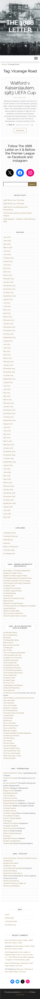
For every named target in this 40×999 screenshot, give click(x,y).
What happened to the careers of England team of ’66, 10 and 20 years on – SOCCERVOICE (19, 954)
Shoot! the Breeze (10, 871)
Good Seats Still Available (13, 868)
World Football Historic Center (14, 616)
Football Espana (9, 808)
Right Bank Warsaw (10, 838)
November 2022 (9, 330)
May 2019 (6, 476)
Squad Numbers (9, 608)
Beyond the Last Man (11, 645)
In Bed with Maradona (11, 688)
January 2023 (8, 324)
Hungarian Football (10, 826)
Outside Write (8, 715)
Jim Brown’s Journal (10, 693)
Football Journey (9, 811)
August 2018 (7, 507)
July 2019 (6, 469)
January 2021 (8, 407)
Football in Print (9, 678)
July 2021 (6, 386)
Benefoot (6, 788)
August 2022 (8, 341)
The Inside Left (8, 690)
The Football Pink (10, 675)
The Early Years (9, 550)
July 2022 (6, 344)
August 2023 (8, 299)
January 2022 (8, 365)
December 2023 (9, 286)
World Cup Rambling (11, 886)
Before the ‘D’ (8, 643)
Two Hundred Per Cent (11, 751)
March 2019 (7, 483)
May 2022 (6, 351)
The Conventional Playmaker (14, 653)
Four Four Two (8, 683)
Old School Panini (10, 828)
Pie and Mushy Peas (10, 726)
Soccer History (8, 743)
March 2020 (7, 441)
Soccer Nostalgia (9, 746)
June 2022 (7, 348)
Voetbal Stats (8, 843)
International (8, 540)
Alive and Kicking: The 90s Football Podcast (20, 858)
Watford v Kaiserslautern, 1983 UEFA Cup (20, 87)
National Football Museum (13, 603)
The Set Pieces (8, 738)
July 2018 (6, 510)
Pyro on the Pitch (9, 728)
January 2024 (8, 282)
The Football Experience (12, 670)
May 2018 (6, 517)
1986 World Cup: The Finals (13, 204)
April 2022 (7, 355)
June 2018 (7, 514)
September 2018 (9, 503)
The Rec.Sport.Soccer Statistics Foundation (19, 606)
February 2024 (8, 279)
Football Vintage (9, 813)
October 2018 (8, 500)
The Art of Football (10, 778)
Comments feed (11, 921)
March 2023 (7, 317)
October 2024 (8, 258)
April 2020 (7, 438)
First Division (7, 806)
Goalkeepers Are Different (13, 685)
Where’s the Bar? (9, 758)
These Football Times (11, 748)
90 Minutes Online (10, 632)
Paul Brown (7, 720)
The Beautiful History (11, 640)
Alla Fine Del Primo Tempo (13, 773)
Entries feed (9, 918)
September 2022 (9, 337)
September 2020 (9, 420)
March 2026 (7, 247)
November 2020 (9, 413)
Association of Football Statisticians (16, 571)
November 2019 (9, 455)
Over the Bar (8, 718)
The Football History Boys (13, 673)
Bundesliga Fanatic (10, 793)
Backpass (7, 638)
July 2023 (6, 303)
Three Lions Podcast (11, 881)
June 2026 (7, 241)
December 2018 (9, 493)
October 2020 (8, 417)
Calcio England (9, 796)
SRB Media (7, 876)
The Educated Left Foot (12, 655)
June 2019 (7, 472)
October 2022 (8, 334)
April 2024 (7, 272)
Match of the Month (20, 97)
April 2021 (6, 396)
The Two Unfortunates (11, 753)
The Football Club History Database (16, 583)
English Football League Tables (15, 576)
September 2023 (9, 296)
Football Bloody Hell (11, 665)
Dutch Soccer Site (10, 798)
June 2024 (7, 265)
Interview (6, 543)
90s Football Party (10, 635)
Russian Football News (11, 841)
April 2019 (7, 479)
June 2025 (7, 254)
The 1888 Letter (20, 26)
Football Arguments (10, 660)
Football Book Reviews (12, 668)
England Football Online (12, 573)
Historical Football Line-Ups (13, 598)
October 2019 (8, 458)
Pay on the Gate (9, 723)
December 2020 (9, 410)
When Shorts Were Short (12, 873)
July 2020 (6, 427)
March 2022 (7, 358)
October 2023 (8, 292)
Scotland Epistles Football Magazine (17, 733)
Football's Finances (10, 536)
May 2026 (7, 244)
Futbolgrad (7, 821)
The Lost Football (10, 705)
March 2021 (7, 400)
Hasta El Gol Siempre (11, 823)
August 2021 (7, 382)
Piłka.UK (6, 831)
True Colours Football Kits (13, 613)
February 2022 (8, 362)
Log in (7, 914)
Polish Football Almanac (12, 833)
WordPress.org (10, 925)
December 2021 (9, 368)
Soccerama (7, 741)
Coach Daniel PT (11, 783)
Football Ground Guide (12, 588)
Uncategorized (9, 553)
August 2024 (8, 261)
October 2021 (8, 375)
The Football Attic (10, 663)
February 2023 (8, 320)
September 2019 (9, 462)
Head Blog (20, 995)
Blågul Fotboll (8, 791)
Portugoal (7, 836)
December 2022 (9, 327)
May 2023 (6, 310)
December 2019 (9, 451)
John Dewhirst (8, 703)
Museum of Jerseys (10, 708)
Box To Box (7, 650)
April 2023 (7, 313)
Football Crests (9, 586)
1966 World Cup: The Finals (13, 200)
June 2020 (7, 431)
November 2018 (9, 496)
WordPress (24, 992)
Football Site (8, 596)
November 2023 (9, 289)
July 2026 (6, 237)
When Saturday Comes (12, 756)
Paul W (12, 125)
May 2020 (6, 434)
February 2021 (8, 403)
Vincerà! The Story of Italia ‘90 (14, 883)
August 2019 (8, 465)
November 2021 (9, 372)
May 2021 (6, 393)
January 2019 (8, 489)
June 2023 (7, 306)
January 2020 (8, 448)
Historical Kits (8, 601)
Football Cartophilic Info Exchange (16, 581)
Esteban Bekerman (10, 803)
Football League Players (12, 591)
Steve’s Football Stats (11, 611)
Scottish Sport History (11, 736)
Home (4, 64)
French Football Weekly (12, 818)
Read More (20, 130)
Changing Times (9, 533)
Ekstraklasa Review (10, 801)
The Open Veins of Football (13, 713)
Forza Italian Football (11, 816)
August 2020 (8, 424)
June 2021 (7, 389)
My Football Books (10, 710)
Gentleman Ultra (9, 866)
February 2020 (8, 445)
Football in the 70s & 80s (12, 658)
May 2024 (6, 268)
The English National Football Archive (17, 578)
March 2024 (7, 275)
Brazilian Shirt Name (10, 863)
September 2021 (9, 379)
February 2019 (8, 486)
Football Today (9, 680)
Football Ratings (9, 593)
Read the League (9, 731)
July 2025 (6, 251)
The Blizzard (8, 648)
